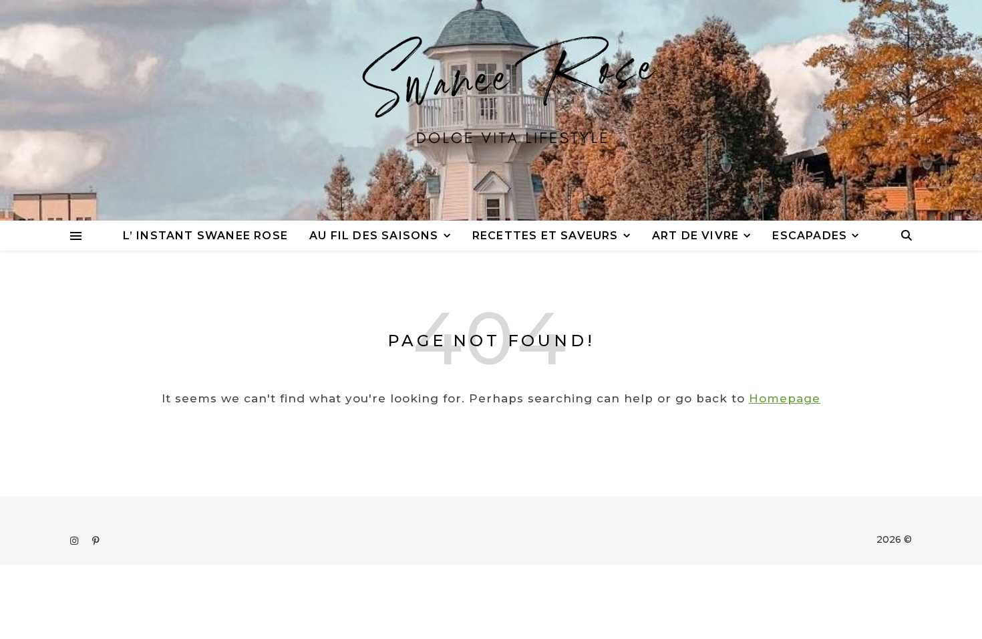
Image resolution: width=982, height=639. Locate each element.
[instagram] (75, 541)
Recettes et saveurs (545, 235)
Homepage (784, 398)
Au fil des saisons (374, 235)
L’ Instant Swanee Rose (205, 235)
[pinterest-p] (96, 541)
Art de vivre (695, 235)
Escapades (809, 235)
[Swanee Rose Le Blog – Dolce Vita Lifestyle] (491, 110)
